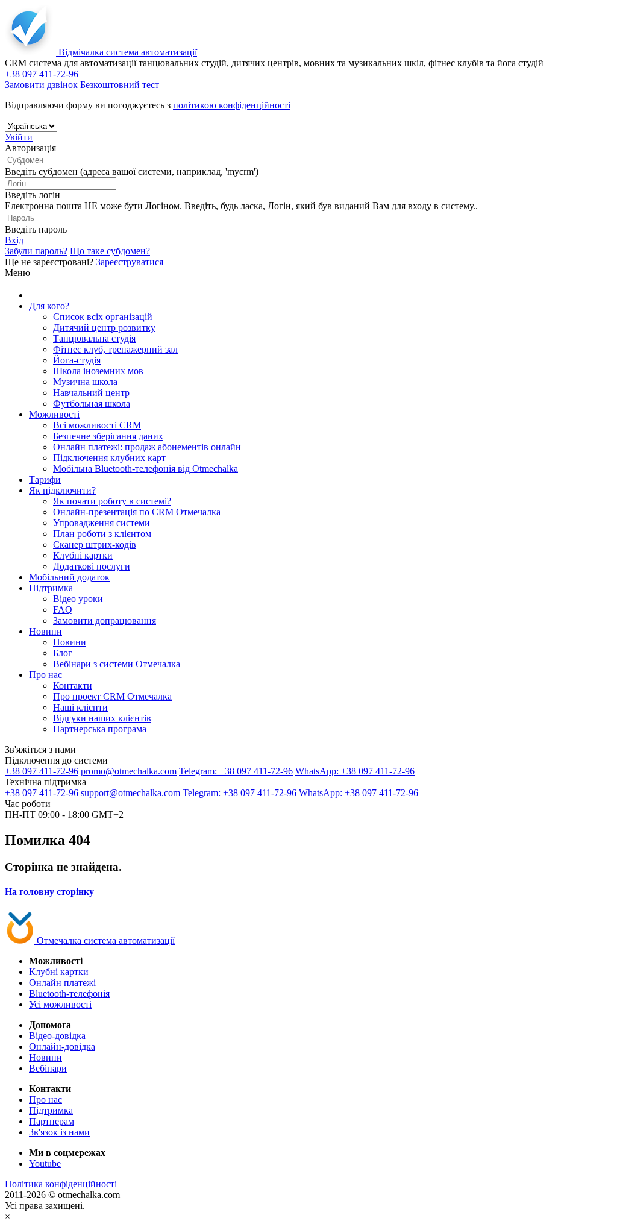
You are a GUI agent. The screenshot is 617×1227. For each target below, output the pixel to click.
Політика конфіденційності (61, 1184)
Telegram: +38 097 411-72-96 (236, 771)
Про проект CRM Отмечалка (112, 696)
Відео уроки (78, 599)
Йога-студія (77, 360)
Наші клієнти (80, 707)
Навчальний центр (91, 393)
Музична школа (85, 382)
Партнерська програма (99, 729)
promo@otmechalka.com (129, 771)
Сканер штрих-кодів (94, 544)
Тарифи (45, 479)
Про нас (45, 675)
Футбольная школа (91, 403)
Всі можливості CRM (97, 425)
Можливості (54, 414)
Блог (62, 653)
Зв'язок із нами (59, 1132)
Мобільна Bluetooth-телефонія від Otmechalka (145, 468)
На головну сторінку (49, 892)
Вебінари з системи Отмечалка (116, 664)
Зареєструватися (129, 262)
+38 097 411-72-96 (41, 771)
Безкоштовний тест (119, 85)
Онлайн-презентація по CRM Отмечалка (137, 512)
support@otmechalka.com (130, 793)
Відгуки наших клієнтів (102, 718)
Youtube (45, 1163)
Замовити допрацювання (104, 620)
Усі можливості (60, 1004)
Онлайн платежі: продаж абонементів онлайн (147, 447)
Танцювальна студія (94, 338)
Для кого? (49, 306)
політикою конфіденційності (231, 105)
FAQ (62, 609)
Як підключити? (62, 490)
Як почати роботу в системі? (112, 501)
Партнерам (51, 1121)
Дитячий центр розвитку (104, 327)
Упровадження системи (101, 523)
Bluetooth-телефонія (69, 993)
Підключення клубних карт (109, 458)
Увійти (19, 137)
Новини (45, 631)
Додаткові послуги (91, 566)
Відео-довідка (57, 1036)
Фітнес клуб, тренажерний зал (115, 349)
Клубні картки (83, 555)
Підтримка (51, 588)
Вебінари (48, 1068)
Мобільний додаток (69, 577)
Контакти (72, 685)
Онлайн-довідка (62, 1046)
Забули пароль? (36, 251)
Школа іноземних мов (98, 371)
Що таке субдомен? (110, 251)
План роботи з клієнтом (102, 534)
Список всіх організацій (102, 317)
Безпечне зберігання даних (108, 436)
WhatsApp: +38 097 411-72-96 (355, 771)
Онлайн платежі (62, 983)
